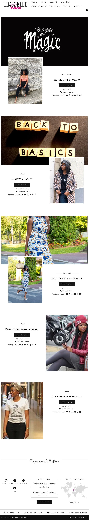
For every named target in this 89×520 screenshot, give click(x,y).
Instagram (34, 512)
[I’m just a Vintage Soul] (44, 240)
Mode (43, 2)
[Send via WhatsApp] (77, 95)
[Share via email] (67, 95)
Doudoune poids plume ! (22, 329)
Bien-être (66, 2)
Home (34, 2)
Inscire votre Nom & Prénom (44, 484)
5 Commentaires (23, 341)
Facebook (56, 512)
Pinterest (79, 512)
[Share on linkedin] (80, 95)
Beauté (53, 2)
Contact (78, 6)
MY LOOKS (67, 273)
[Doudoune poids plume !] (67, 343)
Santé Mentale (38, 6)
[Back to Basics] (44, 140)
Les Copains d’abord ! (67, 396)
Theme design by (78, 517)
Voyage (67, 6)
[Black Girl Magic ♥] (44, 41)
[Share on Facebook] (69, 95)
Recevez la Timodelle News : (44, 492)
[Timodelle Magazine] (15, 5)
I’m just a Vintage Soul (67, 278)
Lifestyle (55, 6)
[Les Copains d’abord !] (22, 410)
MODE (22, 174)
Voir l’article (67, 85)
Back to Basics (22, 179)
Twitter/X (12, 512)
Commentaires (67, 92)
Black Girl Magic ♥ (67, 79)
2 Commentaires (67, 409)
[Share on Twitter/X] (72, 95)
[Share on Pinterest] (75, 95)
